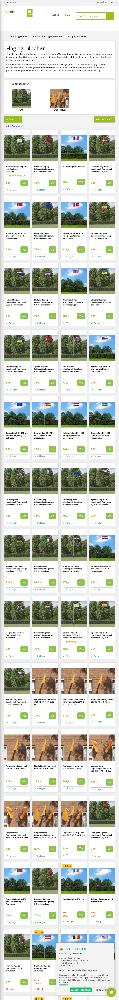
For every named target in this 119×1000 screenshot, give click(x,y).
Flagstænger (59, 110)
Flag (21, 110)
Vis (24, 183)
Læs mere (63, 984)
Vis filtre (9, 119)
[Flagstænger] (59, 99)
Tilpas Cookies (102, 989)
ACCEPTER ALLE (80, 989)
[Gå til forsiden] (7, 36)
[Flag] (21, 99)
